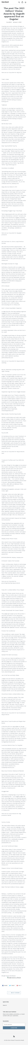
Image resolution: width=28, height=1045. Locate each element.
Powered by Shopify (19, 1040)
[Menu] (25, 2)
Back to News (15, 992)
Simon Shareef (11, 1040)
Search (5, 1005)
